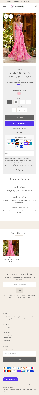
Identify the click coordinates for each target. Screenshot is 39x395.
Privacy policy (13, 384)
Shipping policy (31, 384)
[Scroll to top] (35, 390)
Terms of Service (7, 335)
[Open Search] (26, 6)
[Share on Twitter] (19, 171)
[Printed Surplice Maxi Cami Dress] (11, 248)
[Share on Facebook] (16, 171)
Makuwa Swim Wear (19, 389)
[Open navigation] (4, 6)
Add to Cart (19, 117)
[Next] (11, 16)
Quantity (19, 106)
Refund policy (7, 337)
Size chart (19, 132)
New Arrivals (6, 327)
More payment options (19, 128)
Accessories (6, 332)
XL (28, 102)
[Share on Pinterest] (22, 171)
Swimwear (6, 330)
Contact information (8, 387)
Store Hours (6, 340)
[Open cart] (35, 6)
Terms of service (22, 384)
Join (19, 290)
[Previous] (6, 16)
